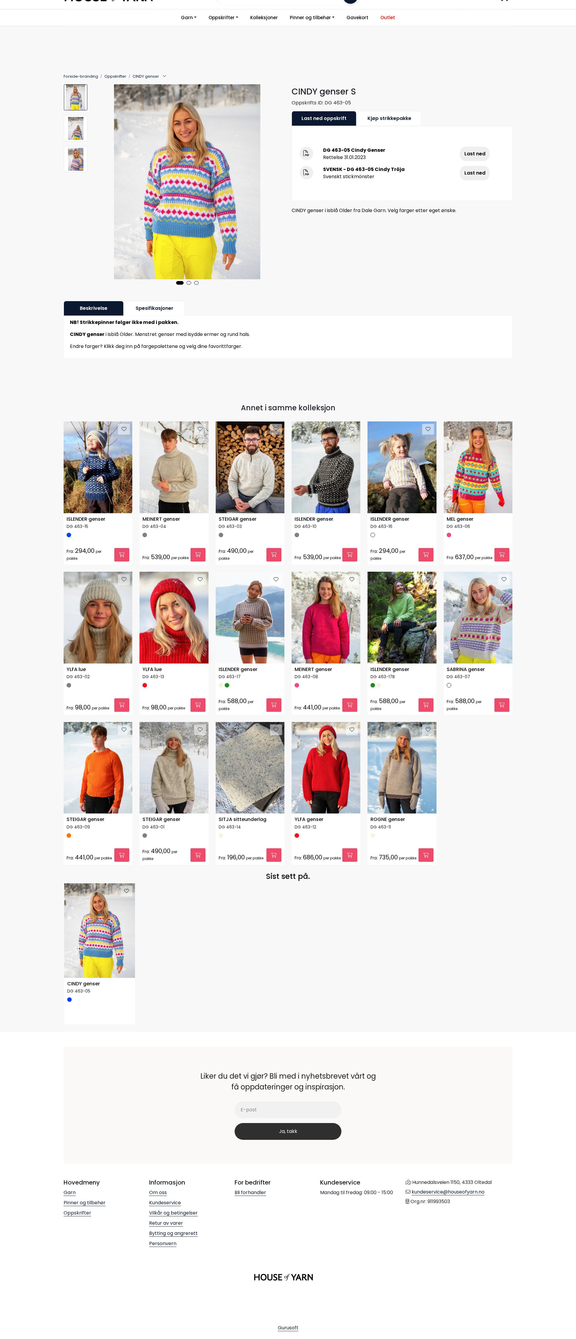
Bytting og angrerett (173, 1233)
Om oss (158, 1192)
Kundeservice (165, 1202)
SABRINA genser (466, 670)
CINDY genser (83, 984)
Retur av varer (166, 1223)
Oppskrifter (221, 17)
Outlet (387, 17)
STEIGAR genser (237, 519)
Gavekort (357, 17)
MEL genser (460, 519)
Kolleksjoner (264, 17)
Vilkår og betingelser (173, 1212)
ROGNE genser (387, 819)
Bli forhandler (250, 1192)
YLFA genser (309, 819)
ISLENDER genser (86, 519)
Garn (187, 17)
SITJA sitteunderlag (242, 819)
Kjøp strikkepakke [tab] (389, 118)
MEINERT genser (161, 519)
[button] (180, 283)
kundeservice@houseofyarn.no (448, 1191)
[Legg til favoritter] (124, 429)
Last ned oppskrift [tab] (324, 118)
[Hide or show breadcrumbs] (164, 76)
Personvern (162, 1243)
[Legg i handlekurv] (121, 555)
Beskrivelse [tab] (93, 308)
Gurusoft (288, 1327)
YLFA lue (76, 670)
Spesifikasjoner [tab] (154, 308)
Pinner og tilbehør (310, 17)
